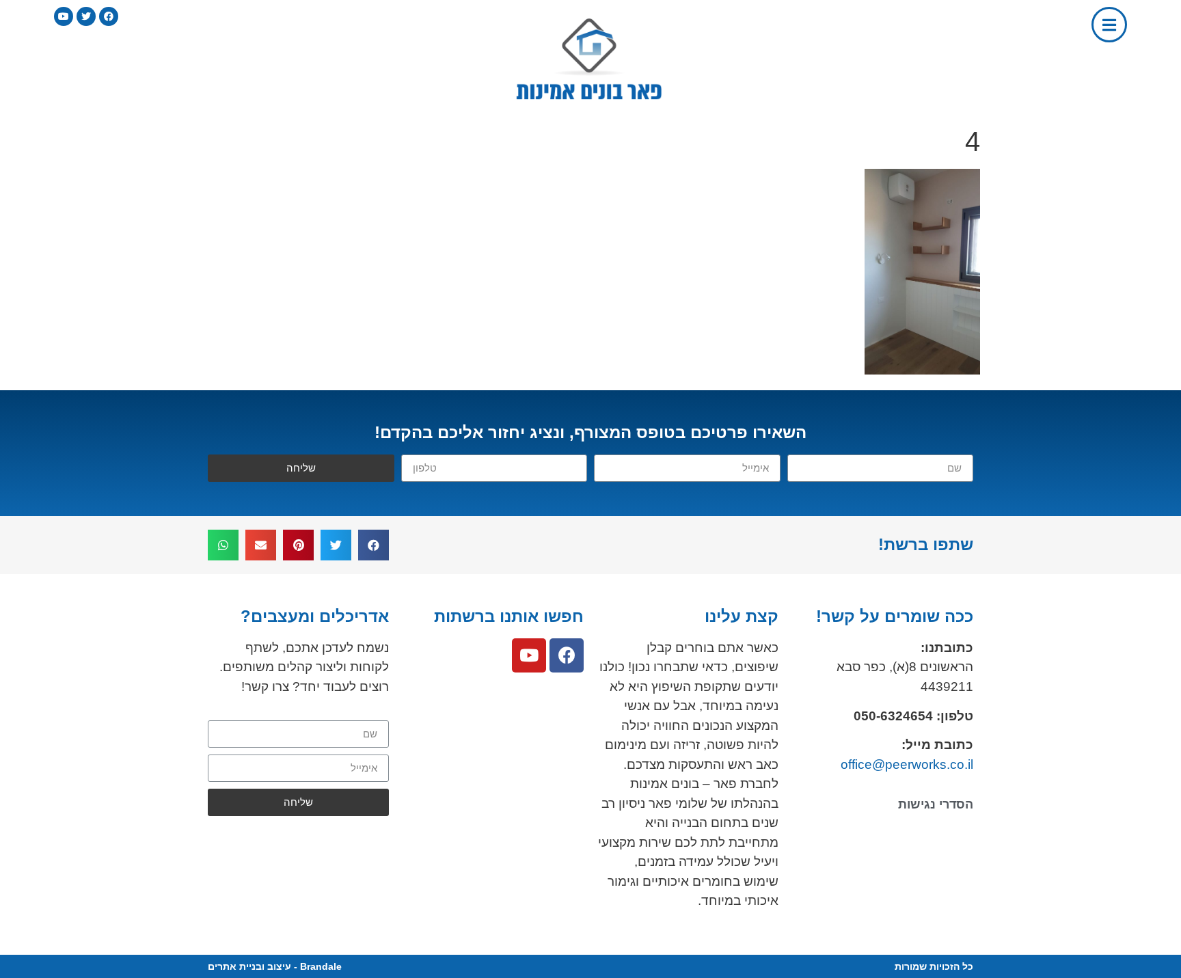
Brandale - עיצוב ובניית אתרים (275, 966)
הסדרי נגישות (935, 804)
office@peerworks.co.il (907, 764)
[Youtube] (529, 655)
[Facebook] (566, 655)
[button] (373, 545)
